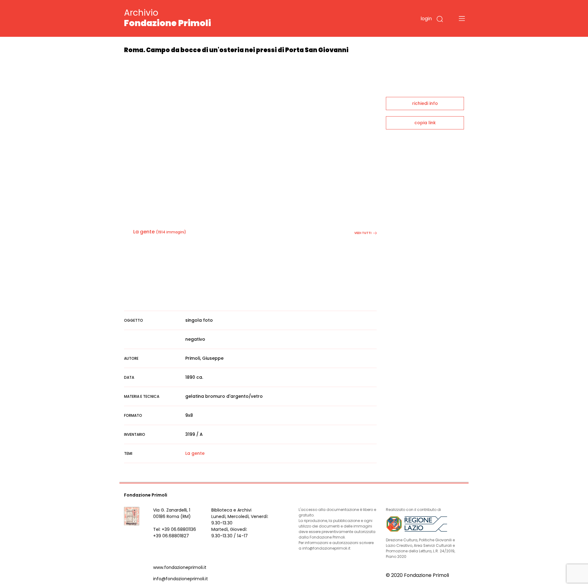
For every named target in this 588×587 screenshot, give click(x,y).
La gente (144, 231)
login (426, 18)
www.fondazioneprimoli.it (179, 567)
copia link (425, 123)
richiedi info (425, 103)
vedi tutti (362, 233)
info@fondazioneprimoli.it (180, 579)
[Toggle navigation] (462, 18)
